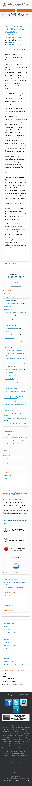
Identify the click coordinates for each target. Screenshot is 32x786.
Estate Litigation (9, 372)
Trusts (5, 450)
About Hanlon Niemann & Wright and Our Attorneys (16, 664)
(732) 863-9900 (16, 285)
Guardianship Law (13, 45)
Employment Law (9, 325)
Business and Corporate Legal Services (14, 312)
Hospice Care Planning (10, 385)
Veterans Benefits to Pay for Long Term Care (16, 423)
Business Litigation (8, 344)
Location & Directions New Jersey (11, 632)
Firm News (6, 434)
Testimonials (7, 447)
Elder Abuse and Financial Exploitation (14, 363)
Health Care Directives (10, 382)
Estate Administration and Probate (13, 369)
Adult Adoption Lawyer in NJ (12, 576)
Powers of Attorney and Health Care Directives (16, 404)
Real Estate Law (23, 694)
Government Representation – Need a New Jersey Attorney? (14, 583)
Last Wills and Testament (11, 388)
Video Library (8, 467)
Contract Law (8, 319)
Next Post (24, 257)
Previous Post (9, 257)
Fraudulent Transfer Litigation (12, 328)
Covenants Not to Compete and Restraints (15, 322)
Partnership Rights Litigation (12, 334)
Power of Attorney (9, 401)
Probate (14, 263)
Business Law (7, 309)
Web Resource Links (8, 661)
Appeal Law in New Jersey (11, 579)
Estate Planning (9, 375)
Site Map (6, 648)
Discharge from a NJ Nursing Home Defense (15, 358)
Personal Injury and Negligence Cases (14, 303)
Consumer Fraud (9, 300)
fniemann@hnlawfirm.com (13, 240)
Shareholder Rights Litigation (12, 341)
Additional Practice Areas (10, 293)
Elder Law (10, 42)
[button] (16, 10)
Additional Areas (9, 485)
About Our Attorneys (9, 623)
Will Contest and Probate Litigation (13, 428)
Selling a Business (9, 337)
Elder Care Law (9, 366)
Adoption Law (8, 297)
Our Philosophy (7, 655)
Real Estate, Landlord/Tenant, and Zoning (14, 437)
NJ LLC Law (8, 331)
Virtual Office (7, 626)
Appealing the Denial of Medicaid (13, 350)
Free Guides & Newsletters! (10, 645)
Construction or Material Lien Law (13, 440)
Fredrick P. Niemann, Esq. (15, 49)
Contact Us (6, 629)
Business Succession (10, 315)
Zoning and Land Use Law (11, 443)
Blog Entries (6, 639)
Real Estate (7, 482)
